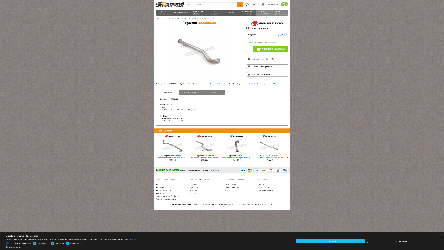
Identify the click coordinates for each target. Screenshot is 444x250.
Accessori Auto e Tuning (171, 18)
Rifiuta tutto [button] (401, 241)
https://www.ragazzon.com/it (263, 84)
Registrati (274, 4)
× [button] (441, 235)
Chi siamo (159, 184)
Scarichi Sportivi (209, 18)
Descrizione (167, 92)
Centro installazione (163, 190)
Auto (214, 92)
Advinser (226, 207)
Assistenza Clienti (264, 187)
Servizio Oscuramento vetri (166, 199)
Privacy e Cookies (230, 184)
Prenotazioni (194, 190)
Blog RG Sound (161, 193)
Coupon (193, 193)
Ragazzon (241, 84)
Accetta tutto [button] (330, 241)
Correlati (190, 92)
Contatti (261, 184)
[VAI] (240, 4)
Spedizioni (194, 187)
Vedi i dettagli (214, 170)
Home (159, 18)
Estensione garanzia (265, 190)
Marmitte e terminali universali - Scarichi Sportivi (206, 84)
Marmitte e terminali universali (191, 18)
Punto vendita (161, 187)
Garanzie (227, 190)
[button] (164, 13)
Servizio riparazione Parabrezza (167, 196)
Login (268, 4)
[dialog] (222, 241)
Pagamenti (194, 184)
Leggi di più (133, 239)
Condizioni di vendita (231, 187)
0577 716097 (253, 4)
